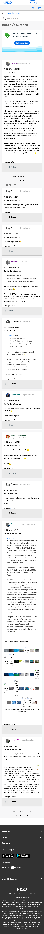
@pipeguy (10, 335)
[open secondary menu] (41, 2)
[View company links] (40, 843)
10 (11, 797)
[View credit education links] (40, 878)
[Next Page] (27, 181)
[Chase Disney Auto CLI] (27, 177)
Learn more (22, 908)
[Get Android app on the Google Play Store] (23, 855)
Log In (32, 3)
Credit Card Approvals (12, 13)
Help (32, 8)
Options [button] (41, 13)
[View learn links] (40, 837)
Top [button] (3, 821)
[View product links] (40, 831)
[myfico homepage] (7, 2)
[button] (38, 62)
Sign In (39, 8)
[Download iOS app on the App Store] (7, 855)
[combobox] (22, 18)
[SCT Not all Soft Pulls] (30, 177)
